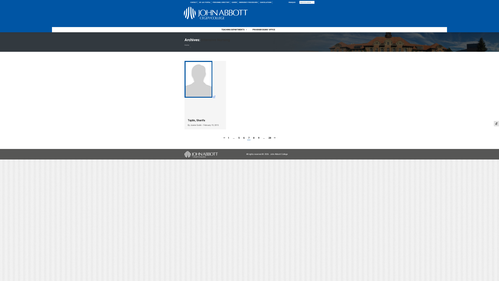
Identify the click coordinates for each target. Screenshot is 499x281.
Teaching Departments (233, 30)
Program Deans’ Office (263, 30)
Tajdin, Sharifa (196, 120)
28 (269, 137)
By (195, 125)
